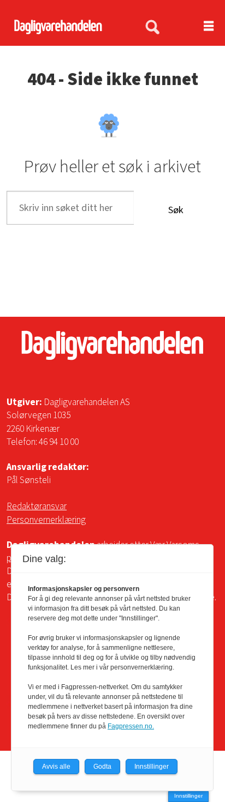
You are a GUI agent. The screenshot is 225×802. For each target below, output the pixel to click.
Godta (102, 766)
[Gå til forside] (66, 26)
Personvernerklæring (46, 520)
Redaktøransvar (37, 506)
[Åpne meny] (202, 27)
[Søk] (152, 27)
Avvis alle (56, 766)
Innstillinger (188, 796)
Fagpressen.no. (131, 726)
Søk (175, 210)
